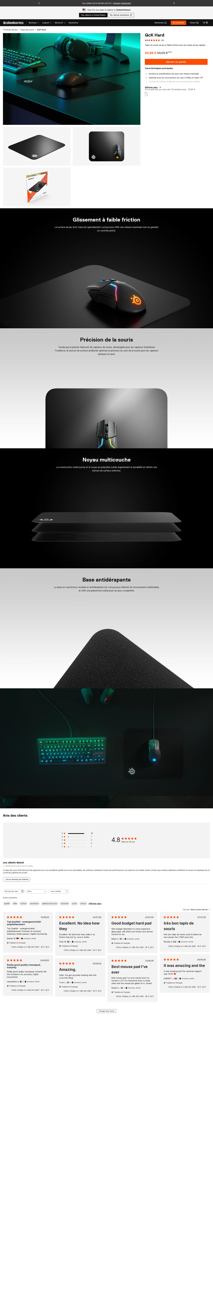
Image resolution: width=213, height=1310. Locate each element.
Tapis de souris (27, 29)
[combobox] (36, 891)
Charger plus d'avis (106, 1011)
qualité (7, 903)
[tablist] (47, 22)
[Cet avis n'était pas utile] (46, 947)
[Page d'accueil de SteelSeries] (14, 22)
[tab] (161, 22)
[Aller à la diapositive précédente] (38, 3)
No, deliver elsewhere (119, 15)
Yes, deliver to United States (93, 15)
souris (74, 903)
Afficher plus (95, 903)
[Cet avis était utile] (42, 947)
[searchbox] (11, 891)
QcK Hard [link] (41, 29)
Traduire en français (17, 943)
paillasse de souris (49, 903)
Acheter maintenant (122, 3)
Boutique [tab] (33, 23)
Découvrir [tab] (59, 23)
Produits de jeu (10, 29)
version (83, 903)
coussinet (65, 903)
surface (23, 903)
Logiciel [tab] (45, 23)
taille (15, 903)
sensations (34, 903)
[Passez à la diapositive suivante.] (174, 3)
